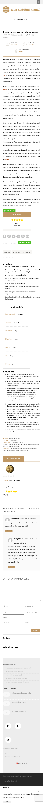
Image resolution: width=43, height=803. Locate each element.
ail (11, 449)
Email (6, 243)
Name (29, 606)
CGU (6, 753)
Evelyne (29, 35)
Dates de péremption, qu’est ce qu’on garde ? (18, 668)
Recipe (7, 252)
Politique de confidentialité (12, 757)
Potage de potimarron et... (21, 693)
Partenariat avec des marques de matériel (17, 682)
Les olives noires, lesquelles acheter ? (16, 678)
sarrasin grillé (24, 451)
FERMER (7, 802)
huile (8, 451)
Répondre (9, 531)
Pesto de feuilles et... (19, 702)
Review (27, 252)
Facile (21, 51)
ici (23, 797)
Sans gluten (32, 444)
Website (27, 622)
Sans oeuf (8, 447)
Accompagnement (15, 444)
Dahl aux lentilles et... (19, 711)
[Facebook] (8, 726)
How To (17, 252)
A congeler (14, 442)
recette (5, 90)
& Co (16, 781)
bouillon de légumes (19, 449)
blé (4, 75)
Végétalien (15, 447)
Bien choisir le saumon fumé (14, 675)
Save (14, 243)
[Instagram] (18, 726)
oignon (12, 451)
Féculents (24, 444)
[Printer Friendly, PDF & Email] (9, 210)
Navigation (22, 19)
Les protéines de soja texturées (14, 671)
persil (17, 451)
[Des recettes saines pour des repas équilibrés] (21, 12)
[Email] (8, 740)
